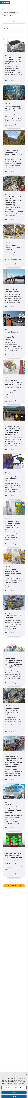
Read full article (9, 80)
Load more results (14, 886)
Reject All (14, 1092)
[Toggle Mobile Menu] (26, 2)
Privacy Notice (8, 1084)
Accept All (14, 1096)
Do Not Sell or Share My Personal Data (14, 1087)
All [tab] (14, 21)
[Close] (26, 1074)
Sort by (6, 29)
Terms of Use (21, 1083)
